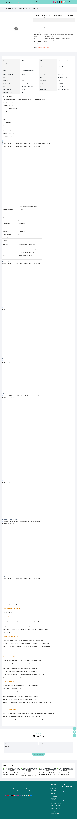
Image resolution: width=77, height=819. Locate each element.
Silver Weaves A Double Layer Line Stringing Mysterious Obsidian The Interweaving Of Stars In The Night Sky (11, 773)
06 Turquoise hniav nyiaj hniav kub (20, 8)
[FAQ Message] (74, 735)
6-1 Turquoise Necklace (33, 8)
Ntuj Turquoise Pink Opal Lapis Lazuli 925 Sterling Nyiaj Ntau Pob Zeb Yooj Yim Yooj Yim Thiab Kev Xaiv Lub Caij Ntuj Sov (29, 10)
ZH (5, 8)
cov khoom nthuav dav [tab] (38, 57)
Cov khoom (9, 8)
